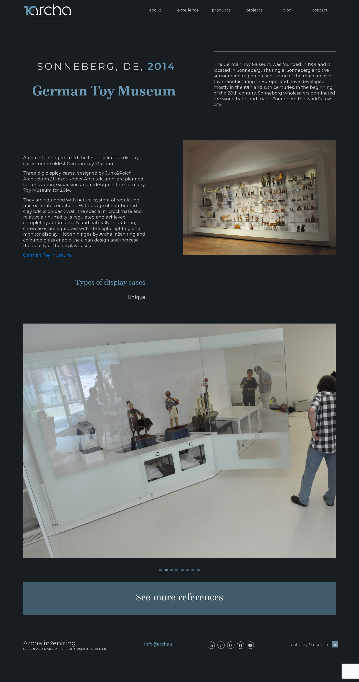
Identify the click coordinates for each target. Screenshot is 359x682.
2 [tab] (166, 570)
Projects (254, 10)
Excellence (188, 10)
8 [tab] (198, 570)
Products (221, 10)
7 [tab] (192, 570)
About (155, 10)
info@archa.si (159, 644)
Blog (287, 10)
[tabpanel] (179, 441)
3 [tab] (171, 570)
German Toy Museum (47, 255)
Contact (319, 10)
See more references (179, 597)
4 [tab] (176, 570)
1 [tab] (160, 570)
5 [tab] (182, 570)
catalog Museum (310, 644)
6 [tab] (187, 570)
